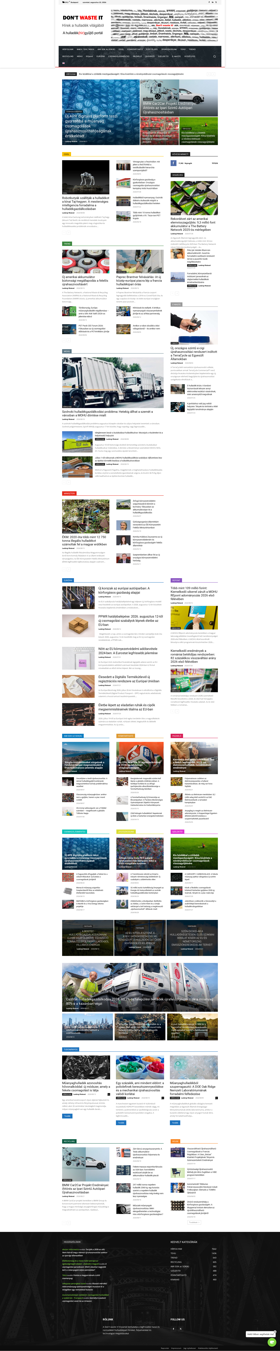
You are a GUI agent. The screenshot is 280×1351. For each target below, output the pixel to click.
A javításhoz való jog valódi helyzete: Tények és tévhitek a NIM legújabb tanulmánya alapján (202, 406)
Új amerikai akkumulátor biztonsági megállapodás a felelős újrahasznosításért (85, 280)
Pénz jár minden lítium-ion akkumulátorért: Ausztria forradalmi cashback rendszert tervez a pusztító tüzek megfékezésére (201, 256)
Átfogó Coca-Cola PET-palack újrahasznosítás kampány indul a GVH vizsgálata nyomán (137, 860)
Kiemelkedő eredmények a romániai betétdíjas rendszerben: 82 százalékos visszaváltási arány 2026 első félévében (193, 656)
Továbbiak (193, 1222)
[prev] (209, 74)
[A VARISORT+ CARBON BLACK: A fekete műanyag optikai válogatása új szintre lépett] (176, 877)
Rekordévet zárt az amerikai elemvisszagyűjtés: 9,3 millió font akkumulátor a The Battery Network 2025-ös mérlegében (193, 224)
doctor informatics (70, 1249)
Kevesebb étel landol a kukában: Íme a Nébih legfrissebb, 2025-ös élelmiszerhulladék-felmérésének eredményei (193, 763)
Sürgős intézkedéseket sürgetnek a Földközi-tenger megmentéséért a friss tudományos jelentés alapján (84, 765)
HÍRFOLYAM (148, 99)
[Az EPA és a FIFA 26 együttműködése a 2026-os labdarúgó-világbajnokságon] (140, 758)
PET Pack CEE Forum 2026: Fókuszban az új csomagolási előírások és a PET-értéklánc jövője (94, 329)
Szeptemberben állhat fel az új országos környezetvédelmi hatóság (146, 558)
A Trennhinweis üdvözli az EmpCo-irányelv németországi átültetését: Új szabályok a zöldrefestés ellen (145, 876)
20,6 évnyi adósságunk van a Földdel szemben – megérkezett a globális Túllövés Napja (91, 810)
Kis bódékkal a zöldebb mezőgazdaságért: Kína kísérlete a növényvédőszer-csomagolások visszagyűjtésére (192, 859)
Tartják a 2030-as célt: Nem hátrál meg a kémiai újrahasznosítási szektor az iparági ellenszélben (84, 1252)
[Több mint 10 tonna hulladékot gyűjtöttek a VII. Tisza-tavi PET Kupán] (123, 216)
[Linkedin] (212, 2)
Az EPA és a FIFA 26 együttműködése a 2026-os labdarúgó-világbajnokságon (139, 765)
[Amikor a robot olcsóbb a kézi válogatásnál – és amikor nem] (123, 329)
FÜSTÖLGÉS (88, 926)
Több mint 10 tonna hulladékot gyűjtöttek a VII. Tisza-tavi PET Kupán (146, 215)
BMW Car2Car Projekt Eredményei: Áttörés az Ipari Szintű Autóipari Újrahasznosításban (85, 1188)
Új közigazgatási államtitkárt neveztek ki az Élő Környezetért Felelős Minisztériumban (147, 525)
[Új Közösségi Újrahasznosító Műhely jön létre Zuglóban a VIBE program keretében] (178, 1173)
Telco (64, 1275)
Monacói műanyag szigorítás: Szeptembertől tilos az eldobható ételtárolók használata (121, 74)
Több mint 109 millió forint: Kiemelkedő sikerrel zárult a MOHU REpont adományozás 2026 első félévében (194, 593)
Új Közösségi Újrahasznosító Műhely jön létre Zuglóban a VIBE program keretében (202, 1172)
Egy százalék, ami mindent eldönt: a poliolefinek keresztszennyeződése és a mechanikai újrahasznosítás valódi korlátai (140, 1088)
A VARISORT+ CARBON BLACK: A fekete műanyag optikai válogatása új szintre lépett (201, 876)
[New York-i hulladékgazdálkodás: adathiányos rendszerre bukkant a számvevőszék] (87, 1027)
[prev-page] (64, 233)
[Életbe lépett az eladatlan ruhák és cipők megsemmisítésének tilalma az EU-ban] (78, 714)
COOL (65, 193)
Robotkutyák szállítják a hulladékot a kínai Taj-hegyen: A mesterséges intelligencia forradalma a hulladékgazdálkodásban (85, 203)
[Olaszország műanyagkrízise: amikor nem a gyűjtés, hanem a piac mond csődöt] (68, 797)
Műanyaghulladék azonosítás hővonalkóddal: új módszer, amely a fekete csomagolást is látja (86, 1086)
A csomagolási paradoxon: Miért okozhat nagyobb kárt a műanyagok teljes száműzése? (84, 1267)
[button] (214, 56)
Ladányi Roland (68, 213)
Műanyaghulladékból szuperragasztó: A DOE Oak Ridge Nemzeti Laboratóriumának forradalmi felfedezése (192, 1088)
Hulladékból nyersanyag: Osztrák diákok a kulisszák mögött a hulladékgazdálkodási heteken (148, 200)
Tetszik (215, 163)
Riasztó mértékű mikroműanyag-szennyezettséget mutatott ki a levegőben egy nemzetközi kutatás (84, 1286)
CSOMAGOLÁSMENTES (74, 111)
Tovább (67, 1116)
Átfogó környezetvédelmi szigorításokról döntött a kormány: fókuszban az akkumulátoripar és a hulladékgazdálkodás (144, 507)
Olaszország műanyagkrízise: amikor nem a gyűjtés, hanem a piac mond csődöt (91, 797)
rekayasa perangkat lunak (74, 1283)
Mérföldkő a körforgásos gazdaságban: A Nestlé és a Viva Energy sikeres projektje (92, 903)
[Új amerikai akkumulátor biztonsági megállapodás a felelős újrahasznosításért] (85, 261)
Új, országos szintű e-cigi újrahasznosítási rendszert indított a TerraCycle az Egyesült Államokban (194, 353)
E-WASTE (175, 343)
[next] (213, 74)
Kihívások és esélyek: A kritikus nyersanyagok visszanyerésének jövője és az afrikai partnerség (147, 311)
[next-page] (68, 233)
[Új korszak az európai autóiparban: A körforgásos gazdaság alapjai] (78, 597)
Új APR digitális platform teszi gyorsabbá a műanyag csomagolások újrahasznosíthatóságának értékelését (86, 859)
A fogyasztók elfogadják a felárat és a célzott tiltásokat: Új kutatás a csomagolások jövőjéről (91, 876)
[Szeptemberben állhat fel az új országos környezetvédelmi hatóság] (123, 558)
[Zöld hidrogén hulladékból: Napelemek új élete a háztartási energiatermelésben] (122, 816)
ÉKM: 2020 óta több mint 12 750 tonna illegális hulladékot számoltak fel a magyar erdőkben (84, 540)
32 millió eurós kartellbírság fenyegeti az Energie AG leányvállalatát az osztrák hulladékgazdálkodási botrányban (147, 890)
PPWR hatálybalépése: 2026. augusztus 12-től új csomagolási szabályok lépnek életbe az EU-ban (130, 621)
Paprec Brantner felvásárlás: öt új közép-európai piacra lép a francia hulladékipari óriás (139, 280)
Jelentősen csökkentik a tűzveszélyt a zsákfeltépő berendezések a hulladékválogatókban (200, 903)
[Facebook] (209, 2)
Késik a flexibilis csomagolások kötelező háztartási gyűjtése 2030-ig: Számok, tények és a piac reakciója (200, 890)
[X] (216, 2)
